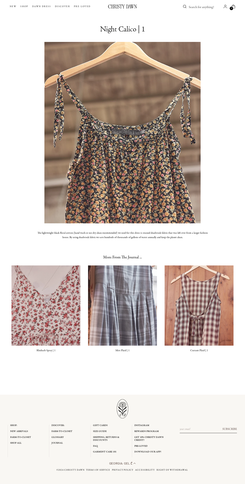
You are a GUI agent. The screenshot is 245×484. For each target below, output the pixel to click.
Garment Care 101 (104, 451)
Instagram (141, 425)
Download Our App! (147, 451)
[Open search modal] (185, 6)
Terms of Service (98, 470)
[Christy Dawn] (122, 6)
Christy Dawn (74, 470)
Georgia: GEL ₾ (121, 463)
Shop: (13, 425)
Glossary (57, 437)
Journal (57, 443)
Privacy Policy (122, 470)
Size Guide (100, 431)
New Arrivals (19, 431)
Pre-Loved (141, 446)
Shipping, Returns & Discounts (106, 439)
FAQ (95, 446)
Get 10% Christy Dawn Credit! (149, 439)
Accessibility (145, 470)
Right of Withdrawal (172, 470)
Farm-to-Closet (20, 437)
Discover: (58, 425)
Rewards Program (146, 431)
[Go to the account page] (225, 6)
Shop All (15, 443)
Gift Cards (100, 425)
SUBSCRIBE (229, 429)
